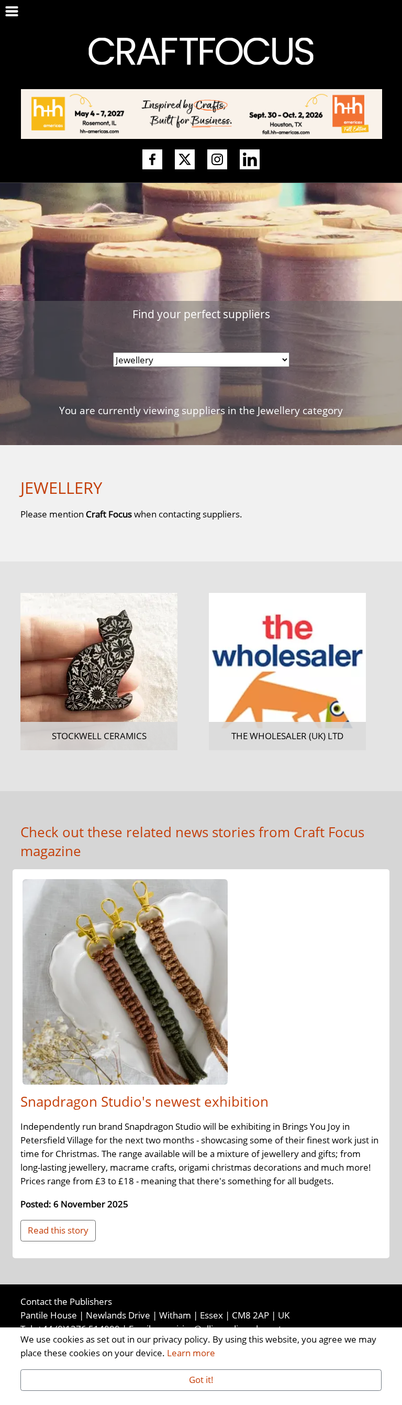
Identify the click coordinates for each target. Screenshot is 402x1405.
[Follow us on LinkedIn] (249, 160)
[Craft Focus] (201, 50)
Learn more (191, 1352)
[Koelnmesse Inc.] (201, 112)
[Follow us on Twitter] (185, 160)
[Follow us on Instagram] (217, 160)
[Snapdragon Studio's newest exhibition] (125, 983)
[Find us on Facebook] (152, 160)
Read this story (58, 1230)
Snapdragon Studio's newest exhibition (144, 1101)
